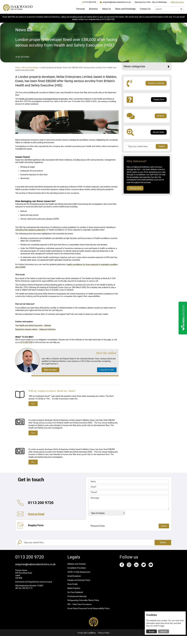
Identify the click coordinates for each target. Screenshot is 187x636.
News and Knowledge (125, 9)
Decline (164, 631)
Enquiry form (158, 99)
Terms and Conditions (87, 632)
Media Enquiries (73, 588)
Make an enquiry (177, 2)
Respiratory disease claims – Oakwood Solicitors (35, 329)
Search (162, 146)
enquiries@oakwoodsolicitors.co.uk (117, 2)
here (162, 625)
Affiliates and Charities (76, 564)
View (33, 403)
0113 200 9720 (90, 2)
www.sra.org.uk (46, 582)
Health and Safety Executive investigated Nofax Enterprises (43, 99)
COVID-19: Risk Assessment (78, 572)
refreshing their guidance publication (30, 230)
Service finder (158, 132)
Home (17, 68)
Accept (151, 631)
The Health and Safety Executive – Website (33, 325)
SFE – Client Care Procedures (79, 604)
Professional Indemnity (77, 596)
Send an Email (36, 513)
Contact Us (145, 9)
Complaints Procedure (76, 568)
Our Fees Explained (75, 592)
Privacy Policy (104, 632)
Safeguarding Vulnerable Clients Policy (83, 600)
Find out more (50, 369)
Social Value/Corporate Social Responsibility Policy (88, 608)
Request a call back (156, 83)
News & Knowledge (30, 68)
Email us (160, 116)
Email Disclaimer (74, 576)
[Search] (181, 9)
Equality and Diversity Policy (78, 580)
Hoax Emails (72, 584)
